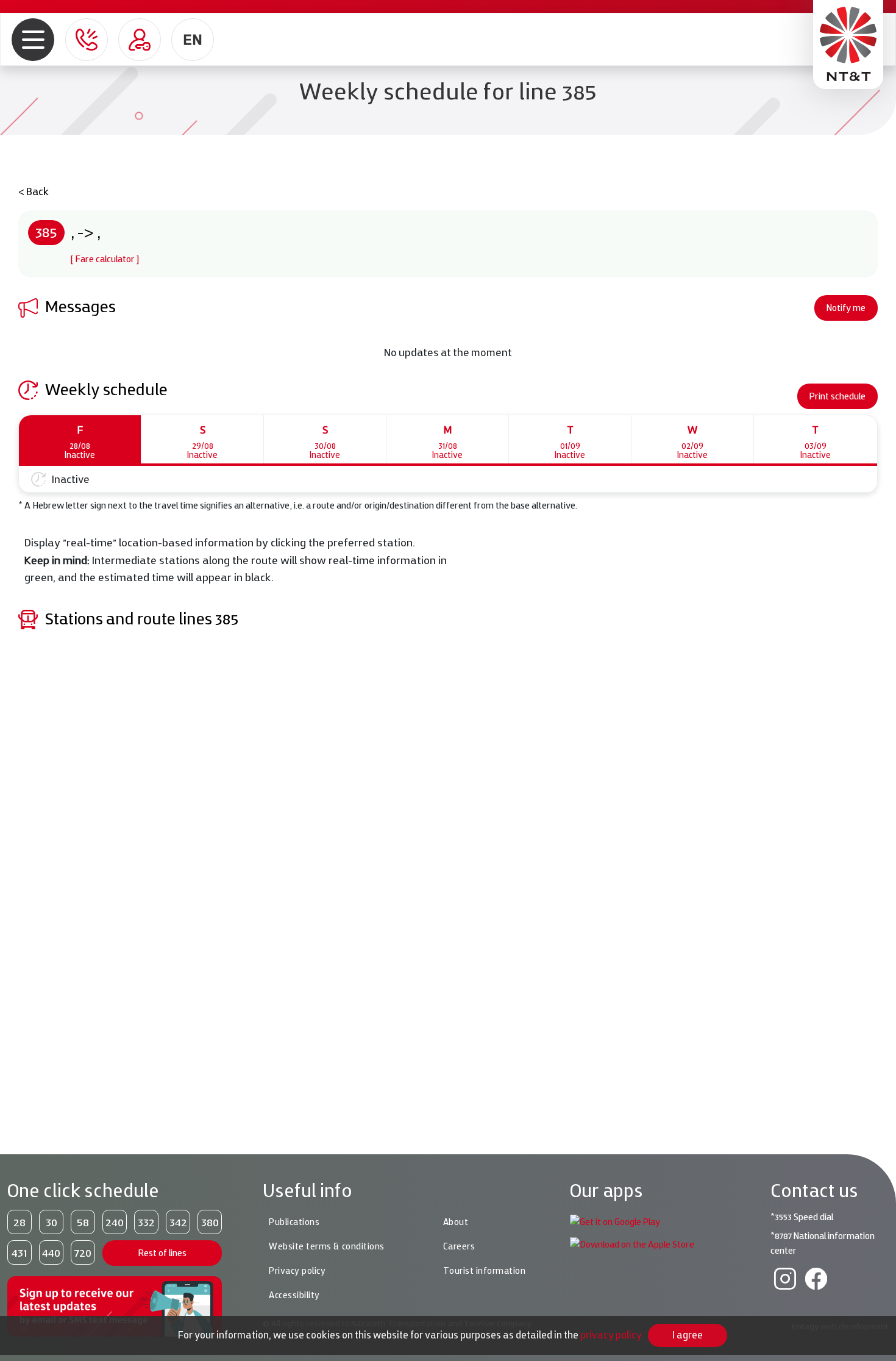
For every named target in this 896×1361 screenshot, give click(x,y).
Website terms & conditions (326, 1246)
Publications (294, 1221)
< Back (33, 191)
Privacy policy (297, 1270)
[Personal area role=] (139, 39)
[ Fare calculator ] (105, 259)
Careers (459, 1246)
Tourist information (484, 1270)
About (456, 1221)
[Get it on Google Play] (615, 1221)
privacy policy (611, 1335)
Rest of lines (162, 1253)
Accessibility (294, 1295)
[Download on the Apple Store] (632, 1243)
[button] (33, 39)
